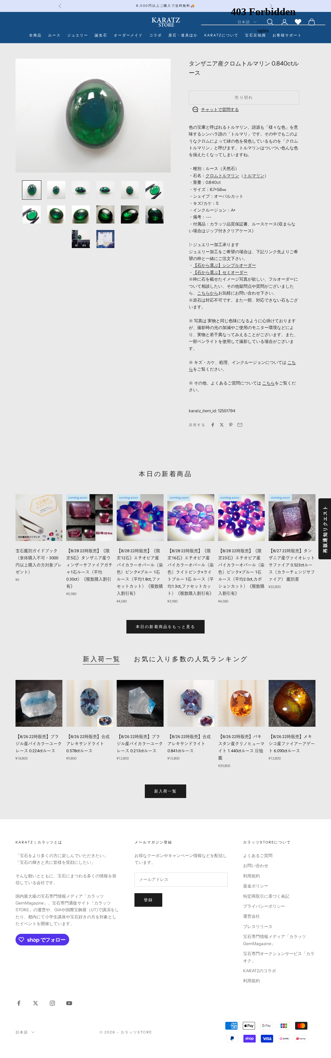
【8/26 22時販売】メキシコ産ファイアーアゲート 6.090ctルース (292, 743)
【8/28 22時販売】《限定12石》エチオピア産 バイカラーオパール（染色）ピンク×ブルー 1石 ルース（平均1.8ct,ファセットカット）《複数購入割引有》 (140, 572)
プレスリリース (257, 926)
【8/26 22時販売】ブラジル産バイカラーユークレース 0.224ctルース (39, 743)
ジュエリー (77, 35)
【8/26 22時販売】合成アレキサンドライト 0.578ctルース (88, 743)
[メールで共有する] (239, 424)
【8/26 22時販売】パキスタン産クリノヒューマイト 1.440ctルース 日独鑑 (241, 747)
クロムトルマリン (222, 175)
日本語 (22, 1032)
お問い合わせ (255, 865)
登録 (148, 899)
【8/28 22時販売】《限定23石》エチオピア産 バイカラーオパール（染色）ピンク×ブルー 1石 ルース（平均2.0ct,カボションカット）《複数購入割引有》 (241, 572)
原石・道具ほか (183, 35)
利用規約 (251, 875)
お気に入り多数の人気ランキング (191, 659)
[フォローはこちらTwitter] (35, 1003)
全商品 (35, 35)
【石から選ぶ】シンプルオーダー (224, 265)
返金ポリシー (255, 885)
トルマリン (253, 175)
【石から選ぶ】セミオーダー (220, 272)
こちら (268, 382)
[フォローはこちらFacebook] (19, 1003)
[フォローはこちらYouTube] (69, 1003)
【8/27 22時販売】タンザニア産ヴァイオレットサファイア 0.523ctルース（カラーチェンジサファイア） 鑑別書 (292, 565)
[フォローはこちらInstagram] (52, 1003)
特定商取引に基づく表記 (266, 896)
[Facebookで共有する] (212, 424)
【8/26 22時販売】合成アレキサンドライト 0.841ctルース (189, 743)
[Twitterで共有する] (221, 424)
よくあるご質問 (257, 855)
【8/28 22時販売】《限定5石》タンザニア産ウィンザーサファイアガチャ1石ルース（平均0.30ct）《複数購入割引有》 (89, 568)
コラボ (155, 35)
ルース (54, 35)
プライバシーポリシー (264, 906)
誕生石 (101, 35)
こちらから (207, 292)
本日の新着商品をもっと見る (165, 626)
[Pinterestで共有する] (230, 424)
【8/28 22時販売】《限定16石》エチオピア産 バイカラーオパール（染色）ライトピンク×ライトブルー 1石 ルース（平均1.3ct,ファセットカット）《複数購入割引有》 (190, 572)
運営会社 (251, 916)
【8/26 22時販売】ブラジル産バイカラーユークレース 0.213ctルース (140, 743)
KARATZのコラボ (259, 970)
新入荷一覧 (102, 659)
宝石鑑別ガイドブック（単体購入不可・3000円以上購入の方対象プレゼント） (39, 561)
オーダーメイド (128, 35)
